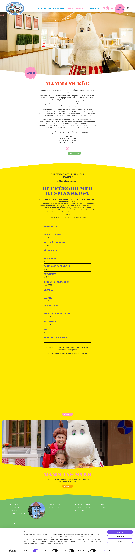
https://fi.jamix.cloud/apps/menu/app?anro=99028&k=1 (69, 133)
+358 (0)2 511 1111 (19, 513)
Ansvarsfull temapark (57, 507)
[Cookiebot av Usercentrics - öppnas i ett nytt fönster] (11, 550)
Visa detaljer (103, 551)
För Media (104, 504)
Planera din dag (93, 8)
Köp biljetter (120, 9)
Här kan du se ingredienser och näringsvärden (67, 217)
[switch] (55, 550)
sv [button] (112, 8)
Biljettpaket (79, 510)
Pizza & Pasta (74, 153)
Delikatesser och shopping (76, 8)
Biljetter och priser (44, 8)
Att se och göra (58, 8)
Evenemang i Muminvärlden (86, 507)
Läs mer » (67, 414)
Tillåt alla (120, 532)
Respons (103, 507)
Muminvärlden (54, 504)
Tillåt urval (120, 537)
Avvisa (120, 541)
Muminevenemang (82, 504)
